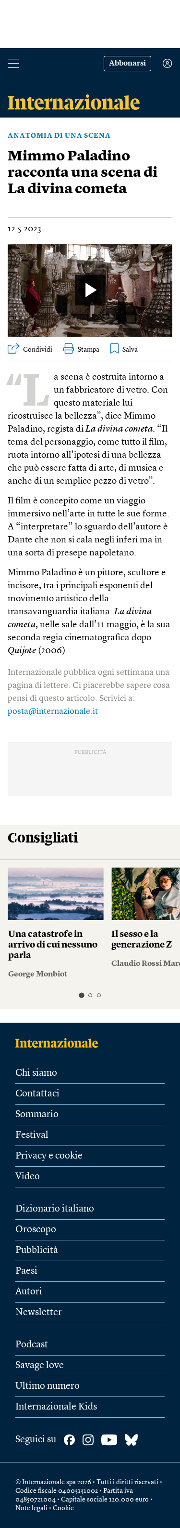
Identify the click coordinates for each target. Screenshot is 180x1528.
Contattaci (37, 1094)
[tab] (81, 995)
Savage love (39, 1365)
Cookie (63, 1508)
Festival (31, 1135)
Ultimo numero (47, 1386)
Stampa (88, 349)
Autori (28, 1292)
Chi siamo (36, 1073)
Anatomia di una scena (59, 135)
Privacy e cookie (49, 1156)
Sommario (37, 1115)
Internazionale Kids (56, 1407)
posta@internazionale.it (53, 711)
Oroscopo (35, 1230)
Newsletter (38, 1312)
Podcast (31, 1345)
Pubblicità (36, 1250)
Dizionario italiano (54, 1209)
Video (27, 1177)
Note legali (31, 1508)
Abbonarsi (127, 63)
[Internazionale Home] (59, 1043)
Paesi (26, 1271)
